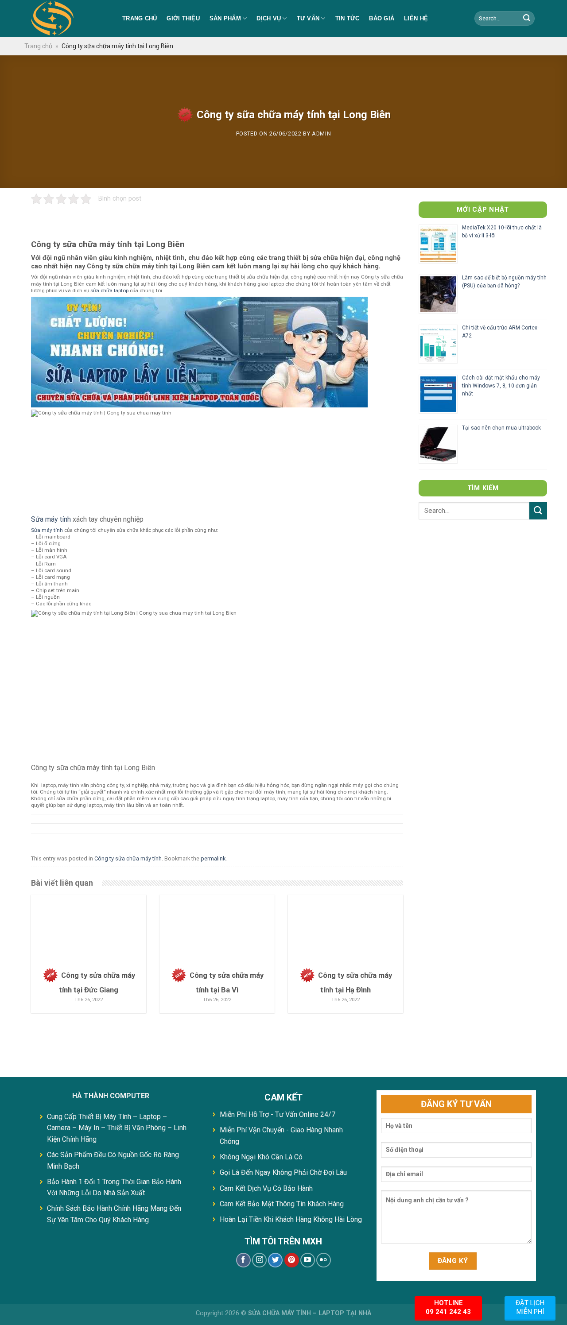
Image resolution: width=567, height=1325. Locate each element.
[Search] (526, 18)
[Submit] (538, 510)
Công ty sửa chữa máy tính (128, 858)
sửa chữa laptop (109, 290)
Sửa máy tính (51, 519)
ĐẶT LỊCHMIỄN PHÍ (530, 1307)
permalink (213, 858)
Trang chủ (139, 18)
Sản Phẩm (225, 18)
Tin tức (347, 18)
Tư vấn (308, 18)
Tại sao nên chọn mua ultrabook (501, 428)
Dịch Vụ (268, 18)
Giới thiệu (183, 18)
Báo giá (381, 18)
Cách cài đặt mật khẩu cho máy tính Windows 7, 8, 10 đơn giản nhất (501, 386)
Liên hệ (416, 18)
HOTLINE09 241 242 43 (448, 1307)
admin (321, 133)
